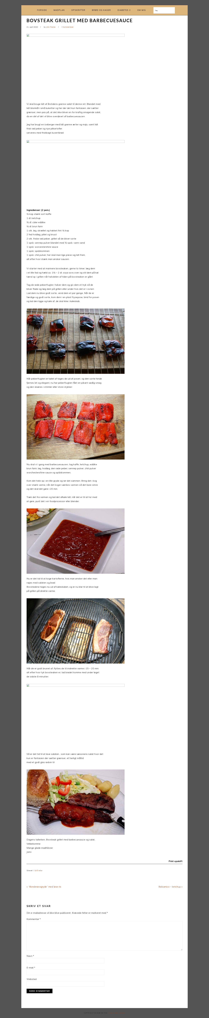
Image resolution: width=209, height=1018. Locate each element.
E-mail (31, 967)
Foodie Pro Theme (116, 1013)
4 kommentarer (68, 27)
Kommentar (34, 919)
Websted (32, 979)
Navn (30, 955)
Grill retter (38, 871)
